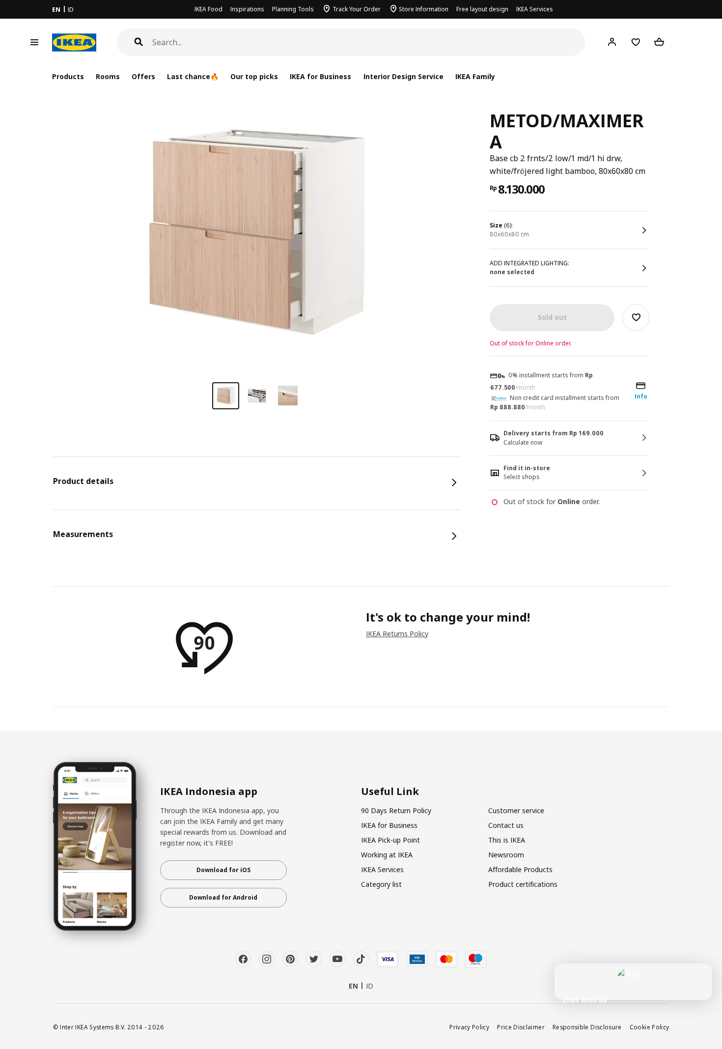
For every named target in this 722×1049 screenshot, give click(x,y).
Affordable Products (520, 869)
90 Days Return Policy (396, 810)
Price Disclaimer (521, 1027)
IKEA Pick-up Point (390, 840)
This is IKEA (506, 840)
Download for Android (223, 897)
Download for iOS (223, 870)
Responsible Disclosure (587, 1027)
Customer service (516, 810)
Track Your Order (357, 9)
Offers (143, 76)
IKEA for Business (320, 76)
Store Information (423, 9)
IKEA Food (208, 9)
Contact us (506, 825)
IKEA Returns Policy (397, 633)
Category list (381, 884)
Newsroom (506, 854)
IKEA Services (534, 9)
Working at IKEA (387, 854)
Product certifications (522, 884)
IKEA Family (475, 76)
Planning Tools (293, 9)
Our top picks (254, 76)
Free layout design (482, 9)
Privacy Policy (469, 1027)
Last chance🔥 (193, 76)
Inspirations (247, 9)
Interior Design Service (403, 76)
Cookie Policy (649, 1027)
